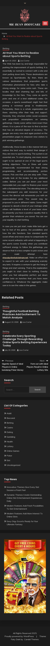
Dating (10, 432)
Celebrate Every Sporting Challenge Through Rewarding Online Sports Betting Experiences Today (25, 340)
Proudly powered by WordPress (19, 636)
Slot (8, 460)
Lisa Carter (24, 61)
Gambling (11, 437)
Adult (9, 413)
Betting (6, 48)
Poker (9, 455)
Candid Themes (31, 639)
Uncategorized (13, 465)
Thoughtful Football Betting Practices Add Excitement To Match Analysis (21, 314)
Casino (10, 427)
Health (10, 441)
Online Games (13, 451)
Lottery (10, 446)
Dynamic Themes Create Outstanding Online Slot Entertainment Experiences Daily (24, 498)
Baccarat (11, 418)
